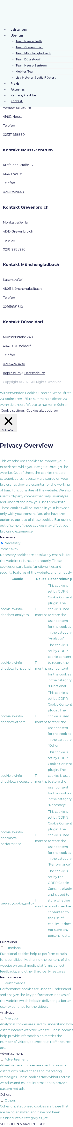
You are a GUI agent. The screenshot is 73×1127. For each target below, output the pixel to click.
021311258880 (14, 134)
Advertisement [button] (11, 1053)
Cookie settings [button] (13, 410)
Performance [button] (10, 977)
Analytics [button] (7, 1012)
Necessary (12, 543)
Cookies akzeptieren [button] (42, 410)
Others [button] (5, 1094)
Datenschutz (34, 373)
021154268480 (14, 364)
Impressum (12, 373)
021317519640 (13, 192)
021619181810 (13, 307)
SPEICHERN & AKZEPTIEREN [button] (23, 1124)
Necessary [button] (8, 537)
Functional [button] (8, 942)
